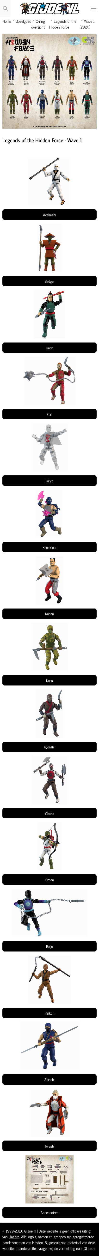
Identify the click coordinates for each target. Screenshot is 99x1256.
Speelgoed (23, 21)
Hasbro (14, 1236)
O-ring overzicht (38, 24)
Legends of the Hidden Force (62, 24)
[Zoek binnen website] (5, 8)
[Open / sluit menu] (93, 8)
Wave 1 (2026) (87, 24)
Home (6, 21)
